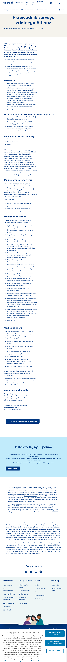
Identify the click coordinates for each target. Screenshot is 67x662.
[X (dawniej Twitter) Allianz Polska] (40, 571)
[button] (61, 10)
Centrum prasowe (40, 588)
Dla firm (33, 2)
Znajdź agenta (23, 594)
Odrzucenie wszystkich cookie (55, 643)
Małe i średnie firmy (9, 594)
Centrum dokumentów (46, 533)
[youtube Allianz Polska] (36, 571)
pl (53, 3)
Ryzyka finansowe (8, 603)
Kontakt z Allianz (40, 595)
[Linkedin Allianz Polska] (31, 571)
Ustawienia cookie (54, 651)
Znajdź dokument (24, 590)
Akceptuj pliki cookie (55, 633)
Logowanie (19, 3)
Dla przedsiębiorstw (27, 10)
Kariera (37, 592)
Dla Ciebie (27, 2)
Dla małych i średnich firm (10, 10)
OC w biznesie (7, 610)
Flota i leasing (7, 606)
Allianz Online (55, 585)
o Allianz (37, 585)
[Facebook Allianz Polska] (26, 571)
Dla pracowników (41, 10)
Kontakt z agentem (40, 599)
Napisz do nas (23, 603)
